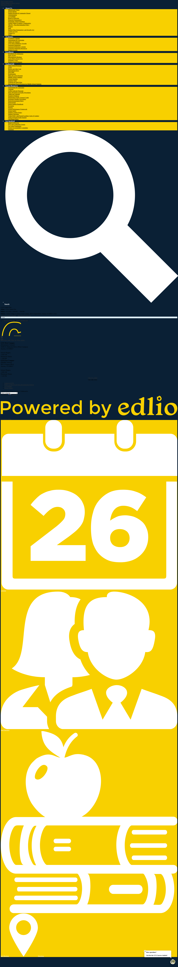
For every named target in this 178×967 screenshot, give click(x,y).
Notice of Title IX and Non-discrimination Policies (19, 385)
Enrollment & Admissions (15, 54)
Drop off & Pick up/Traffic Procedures (19, 92)
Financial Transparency (15, 20)
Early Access (12, 55)
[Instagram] (2, 340)
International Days (13, 70)
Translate (14, 394)
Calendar (10, 89)
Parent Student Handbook (15, 104)
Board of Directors (13, 18)
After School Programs (15, 65)
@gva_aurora (21, 340)
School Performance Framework (17, 109)
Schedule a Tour (13, 60)
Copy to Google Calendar (8, 316)
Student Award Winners (15, 62)
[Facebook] (2, 337)
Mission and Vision (13, 10)
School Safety (12, 111)
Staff (9, 28)
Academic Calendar (14, 38)
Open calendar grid (22, 320)
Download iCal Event (24, 316)
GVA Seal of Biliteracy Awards (17, 43)
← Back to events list (8, 320)
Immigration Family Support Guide (18, 97)
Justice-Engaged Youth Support (17, 117)
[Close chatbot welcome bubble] (145, 951)
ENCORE (11, 72)
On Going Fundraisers (14, 126)
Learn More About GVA (15, 59)
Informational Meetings (15, 57)
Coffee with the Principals (15, 91)
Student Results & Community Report (19, 13)
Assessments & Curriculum (16, 40)
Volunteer (11, 129)
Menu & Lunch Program (15, 75)
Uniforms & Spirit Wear (15, 82)
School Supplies (13, 79)
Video (10, 35)
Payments (11, 106)
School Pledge (12, 11)
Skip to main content (7, 1)
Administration (12, 15)
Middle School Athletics (15, 77)
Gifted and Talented (14, 42)
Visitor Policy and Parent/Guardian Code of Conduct (23, 116)
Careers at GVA (13, 31)
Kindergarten (12, 74)
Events (3, 317)
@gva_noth (6, 340)
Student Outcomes (13, 114)
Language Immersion (14, 45)
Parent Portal (12, 102)
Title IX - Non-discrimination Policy (18, 25)
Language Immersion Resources (17, 48)
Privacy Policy (8, 388)
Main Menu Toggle (6, 5)
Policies (10, 26)
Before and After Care (14, 69)
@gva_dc (13, 340)
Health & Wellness (13, 96)
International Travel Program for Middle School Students (24, 84)
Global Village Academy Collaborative (19, 23)
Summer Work (12, 80)
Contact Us (11, 33)
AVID (10, 67)
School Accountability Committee (18, 128)
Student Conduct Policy (15, 112)
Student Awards (12, 50)
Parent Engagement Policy (16, 101)
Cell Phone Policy (13, 119)
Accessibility (12, 16)
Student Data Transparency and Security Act (21, 30)
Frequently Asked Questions (16, 21)
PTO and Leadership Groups (16, 124)
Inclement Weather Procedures (17, 99)
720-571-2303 (92, 378)
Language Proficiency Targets (17, 47)
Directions (41, 956)
